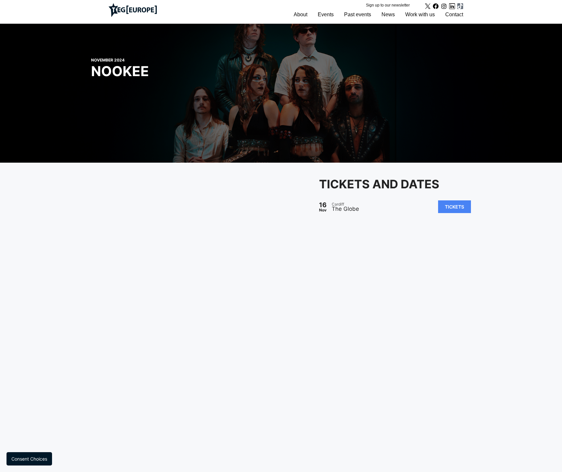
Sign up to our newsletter (388, 5)
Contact (454, 14)
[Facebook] (436, 6)
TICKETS (454, 206)
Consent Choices (29, 459)
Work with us (420, 14)
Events (326, 14)
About (300, 14)
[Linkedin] (452, 6)
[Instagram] (444, 6)
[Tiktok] (460, 6)
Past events (357, 14)
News (388, 14)
